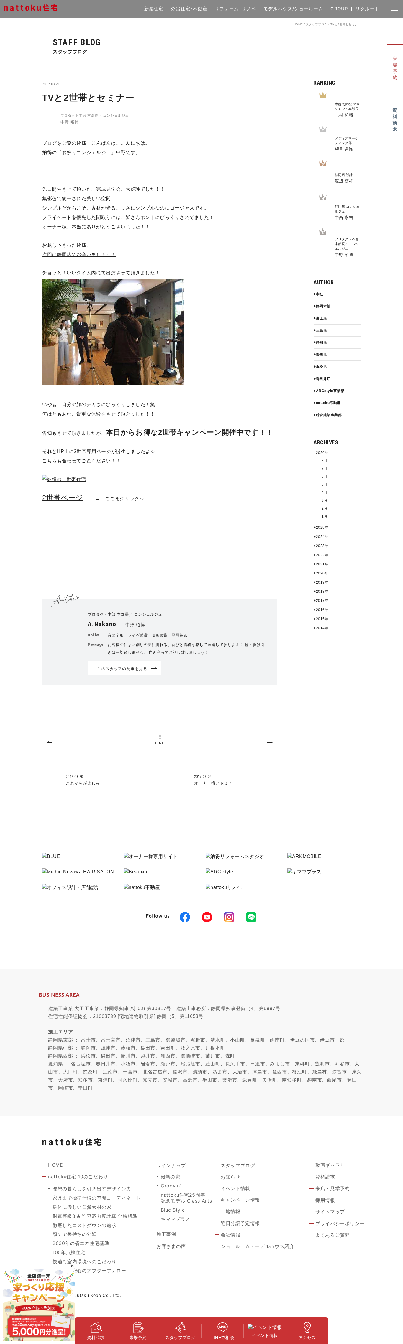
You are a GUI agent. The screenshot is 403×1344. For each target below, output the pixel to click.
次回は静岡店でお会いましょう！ (79, 254)
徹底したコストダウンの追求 (84, 1225)
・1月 (322, 516)
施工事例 (166, 1234)
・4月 (322, 492)
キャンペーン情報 (240, 1200)
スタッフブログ (316, 24)
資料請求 (325, 1177)
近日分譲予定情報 (240, 1223)
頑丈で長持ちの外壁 (75, 1234)
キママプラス (175, 1219)
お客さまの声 (171, 1246)
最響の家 (171, 1177)
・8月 (322, 461)
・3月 (322, 500)
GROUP (339, 8)
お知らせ (230, 1177)
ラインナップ (171, 1165)
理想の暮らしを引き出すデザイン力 (92, 1189)
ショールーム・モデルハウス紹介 (257, 1246)
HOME (298, 24)
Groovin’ (171, 1186)
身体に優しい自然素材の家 (82, 1207)
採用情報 (325, 1200)
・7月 (322, 469)
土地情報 (230, 1211)
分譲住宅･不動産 (189, 8)
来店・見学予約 (332, 1188)
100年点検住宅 (69, 1252)
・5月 (322, 484)
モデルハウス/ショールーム (293, 8)
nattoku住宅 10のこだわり (78, 1177)
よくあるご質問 (332, 1235)
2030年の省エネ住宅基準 (81, 1243)
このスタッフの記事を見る (122, 668)
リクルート (368, 8)
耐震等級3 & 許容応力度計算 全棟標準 (95, 1216)
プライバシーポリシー (339, 1223)
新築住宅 (153, 8)
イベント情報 (235, 1188)
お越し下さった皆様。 (66, 245)
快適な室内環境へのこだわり (84, 1261)
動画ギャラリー (332, 1165)
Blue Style (173, 1210)
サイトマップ (330, 1212)
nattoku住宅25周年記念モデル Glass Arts (186, 1198)
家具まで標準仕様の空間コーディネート (97, 1198)
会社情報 (230, 1235)
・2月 (322, 508)
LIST (159, 743)
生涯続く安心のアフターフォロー (89, 1271)
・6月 (322, 477)
